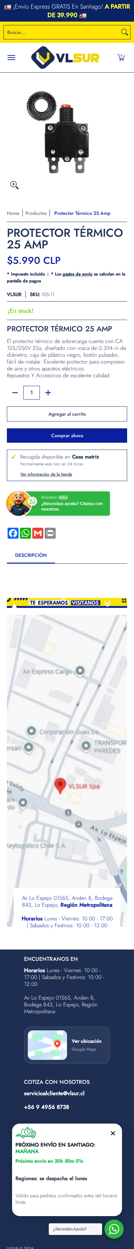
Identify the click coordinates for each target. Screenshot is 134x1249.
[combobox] (61, 32)
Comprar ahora (67, 435)
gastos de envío (77, 274)
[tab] (31, 557)
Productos (36, 213)
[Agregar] (48, 392)
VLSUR (14, 294)
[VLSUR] (65, 57)
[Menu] (11, 57)
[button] (121, 57)
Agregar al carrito (67, 414)
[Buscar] (124, 32)
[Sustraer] (15, 392)
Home (13, 213)
